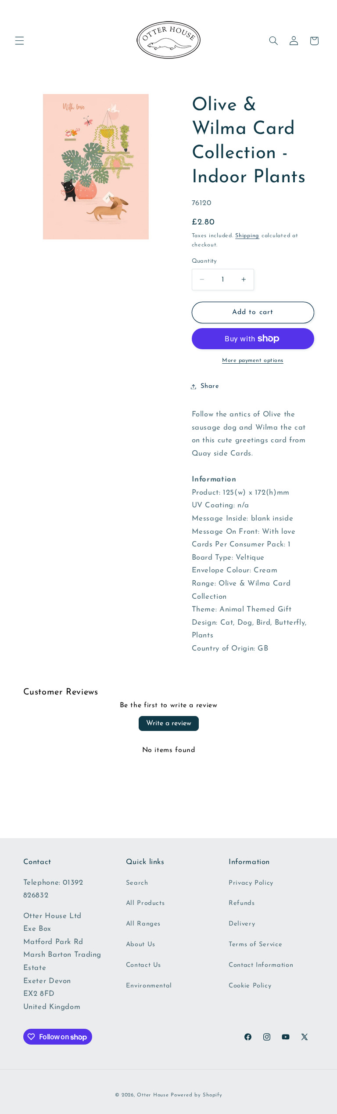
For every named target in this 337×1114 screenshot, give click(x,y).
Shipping (247, 236)
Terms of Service (255, 944)
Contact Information (261, 965)
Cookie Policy (250, 986)
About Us (140, 944)
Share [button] (210, 386)
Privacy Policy (251, 883)
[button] (19, 41)
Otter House (152, 1095)
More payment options (252, 360)
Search (137, 883)
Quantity (204, 261)
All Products (145, 903)
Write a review (168, 723)
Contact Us (143, 965)
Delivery (242, 924)
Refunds (242, 903)
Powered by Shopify (196, 1095)
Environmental (149, 986)
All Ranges (143, 924)
